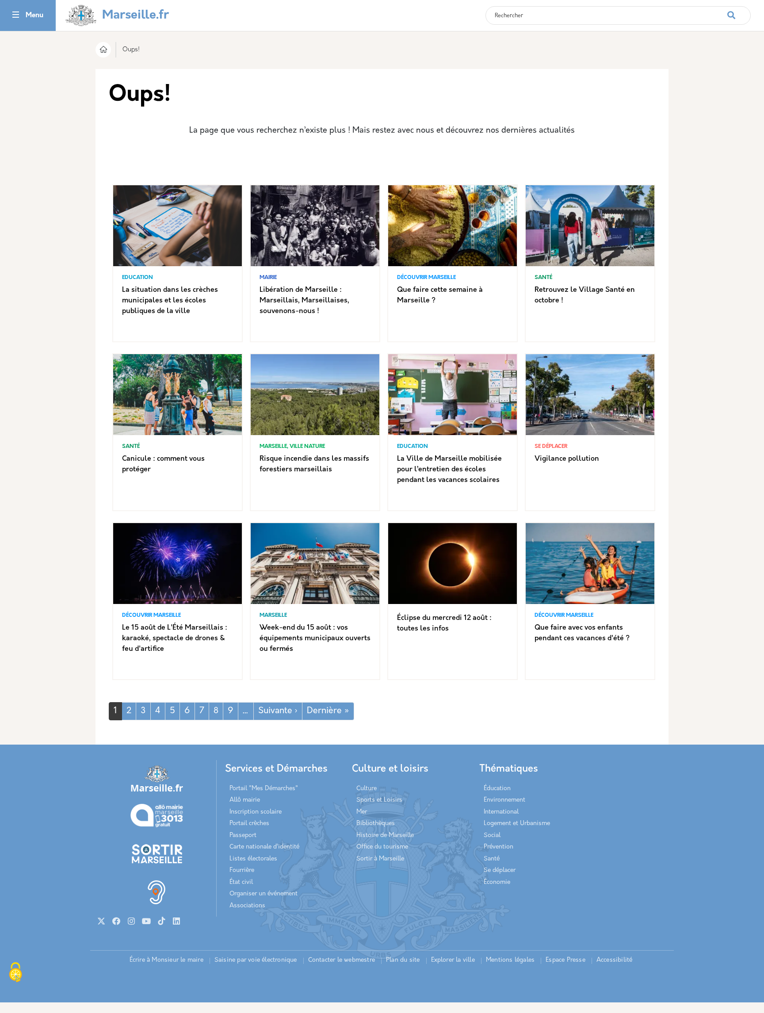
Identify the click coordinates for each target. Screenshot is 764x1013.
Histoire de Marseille (385, 835)
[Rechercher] (738, 11)
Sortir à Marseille (380, 859)
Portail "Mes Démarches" (263, 788)
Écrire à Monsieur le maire (166, 960)
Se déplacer (500, 870)
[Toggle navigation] (15, 15)
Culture (366, 788)
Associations (247, 906)
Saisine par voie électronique (255, 960)
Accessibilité (614, 960)
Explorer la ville (453, 960)
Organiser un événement (263, 894)
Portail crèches (249, 823)
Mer (361, 812)
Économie (497, 882)
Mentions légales (510, 960)
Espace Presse (565, 960)
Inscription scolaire (255, 812)
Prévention (498, 847)
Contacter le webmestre (341, 960)
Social (492, 835)
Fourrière (241, 870)
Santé (492, 859)
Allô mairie (244, 800)
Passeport (242, 835)
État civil (241, 882)
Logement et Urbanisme (517, 823)
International (501, 812)
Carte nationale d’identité (264, 847)
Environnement (504, 800)
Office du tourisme (382, 847)
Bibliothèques (375, 823)
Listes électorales (253, 859)
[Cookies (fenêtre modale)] (15, 973)
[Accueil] (103, 51)
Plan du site (403, 960)
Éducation (497, 788)
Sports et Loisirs (379, 800)
